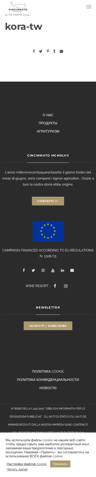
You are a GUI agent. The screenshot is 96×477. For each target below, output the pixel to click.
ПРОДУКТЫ (48, 123)
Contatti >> (48, 201)
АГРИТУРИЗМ (48, 131)
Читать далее (17, 469)
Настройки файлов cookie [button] (27, 464)
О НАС (48, 115)
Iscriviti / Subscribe (48, 325)
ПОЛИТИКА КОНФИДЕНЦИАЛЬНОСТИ (48, 380)
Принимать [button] (60, 464)
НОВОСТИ (48, 388)
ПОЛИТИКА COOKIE (48, 371)
